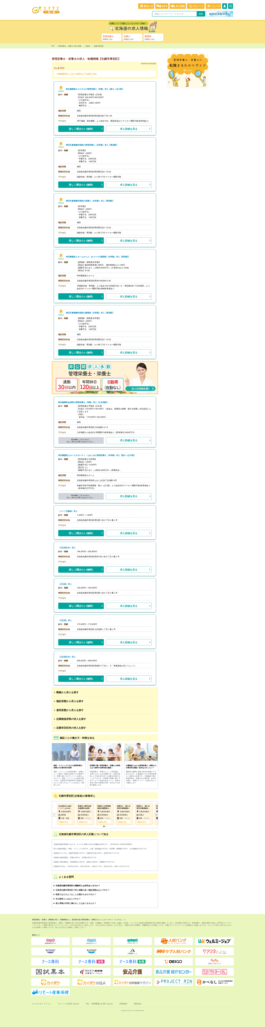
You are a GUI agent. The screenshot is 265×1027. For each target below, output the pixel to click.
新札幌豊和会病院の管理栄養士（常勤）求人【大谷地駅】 (83, 402)
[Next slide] (156, 815)
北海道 (87, 46)
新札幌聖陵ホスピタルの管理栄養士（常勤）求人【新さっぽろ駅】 (95, 89)
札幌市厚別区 (99, 46)
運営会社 (138, 1003)
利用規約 (123, 1003)
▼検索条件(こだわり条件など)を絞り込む (76, 73)
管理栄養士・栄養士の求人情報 (69, 46)
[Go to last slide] (54, 815)
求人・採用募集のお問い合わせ (99, 1003)
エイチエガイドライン (41, 1003)
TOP (52, 46)
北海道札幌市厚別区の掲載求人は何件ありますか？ (78, 885)
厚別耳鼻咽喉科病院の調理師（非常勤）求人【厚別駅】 (90, 312)
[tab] (104, 826)
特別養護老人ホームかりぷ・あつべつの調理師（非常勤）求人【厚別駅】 (98, 256)
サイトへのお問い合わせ (68, 1003)
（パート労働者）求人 (68, 511)
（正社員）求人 (65, 584)
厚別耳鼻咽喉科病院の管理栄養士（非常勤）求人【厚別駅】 (92, 145)
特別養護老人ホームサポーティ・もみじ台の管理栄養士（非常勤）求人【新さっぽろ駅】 (97, 455)
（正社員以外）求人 (67, 547)
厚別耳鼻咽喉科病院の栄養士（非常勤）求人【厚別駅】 (90, 200)
